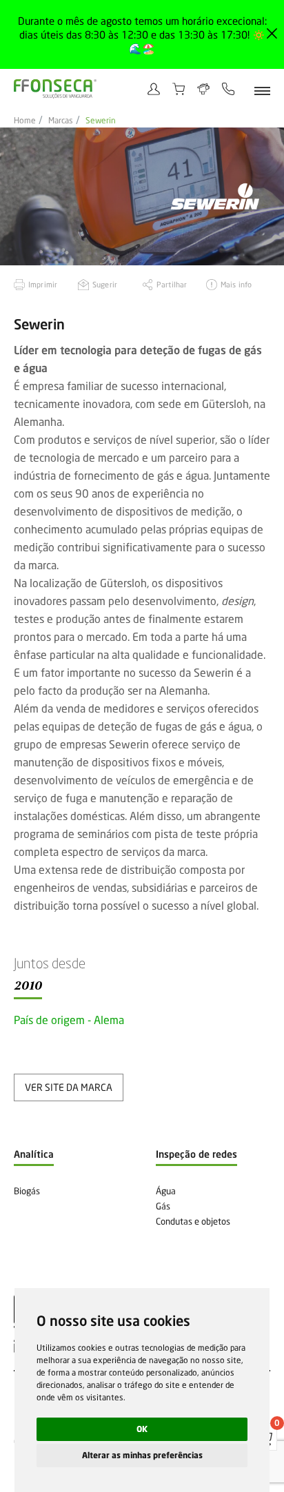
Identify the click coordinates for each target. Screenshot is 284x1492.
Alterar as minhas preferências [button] (142, 1455)
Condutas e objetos (193, 1221)
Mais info (236, 284)
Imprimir (42, 284)
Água (166, 1190)
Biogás (27, 1190)
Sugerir (104, 284)
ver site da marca (68, 1087)
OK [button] (142, 1429)
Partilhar (171, 284)
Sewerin (100, 120)
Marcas (60, 120)
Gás (163, 1206)
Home (25, 120)
